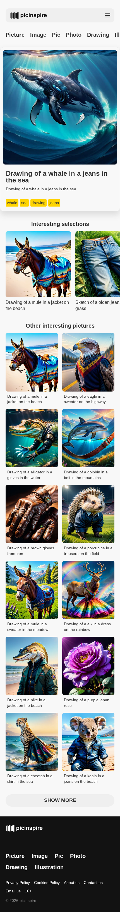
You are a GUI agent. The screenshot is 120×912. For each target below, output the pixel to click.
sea (24, 202)
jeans (54, 202)
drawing (38, 202)
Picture (15, 35)
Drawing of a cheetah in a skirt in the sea (29, 779)
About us (72, 882)
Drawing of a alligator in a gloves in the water (29, 475)
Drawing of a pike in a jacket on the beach (26, 703)
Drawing (98, 35)
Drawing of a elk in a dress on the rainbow (87, 627)
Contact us (93, 882)
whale (12, 202)
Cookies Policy (47, 882)
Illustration (49, 867)
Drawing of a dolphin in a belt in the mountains (86, 475)
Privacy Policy (18, 882)
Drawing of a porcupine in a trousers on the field (88, 551)
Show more (60, 800)
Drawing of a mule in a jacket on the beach (27, 399)
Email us (13, 891)
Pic (56, 35)
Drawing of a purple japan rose (86, 703)
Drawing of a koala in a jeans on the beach (84, 779)
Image (38, 35)
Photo (73, 35)
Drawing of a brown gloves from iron (30, 551)
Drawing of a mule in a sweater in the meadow (27, 627)
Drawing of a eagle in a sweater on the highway (85, 399)
